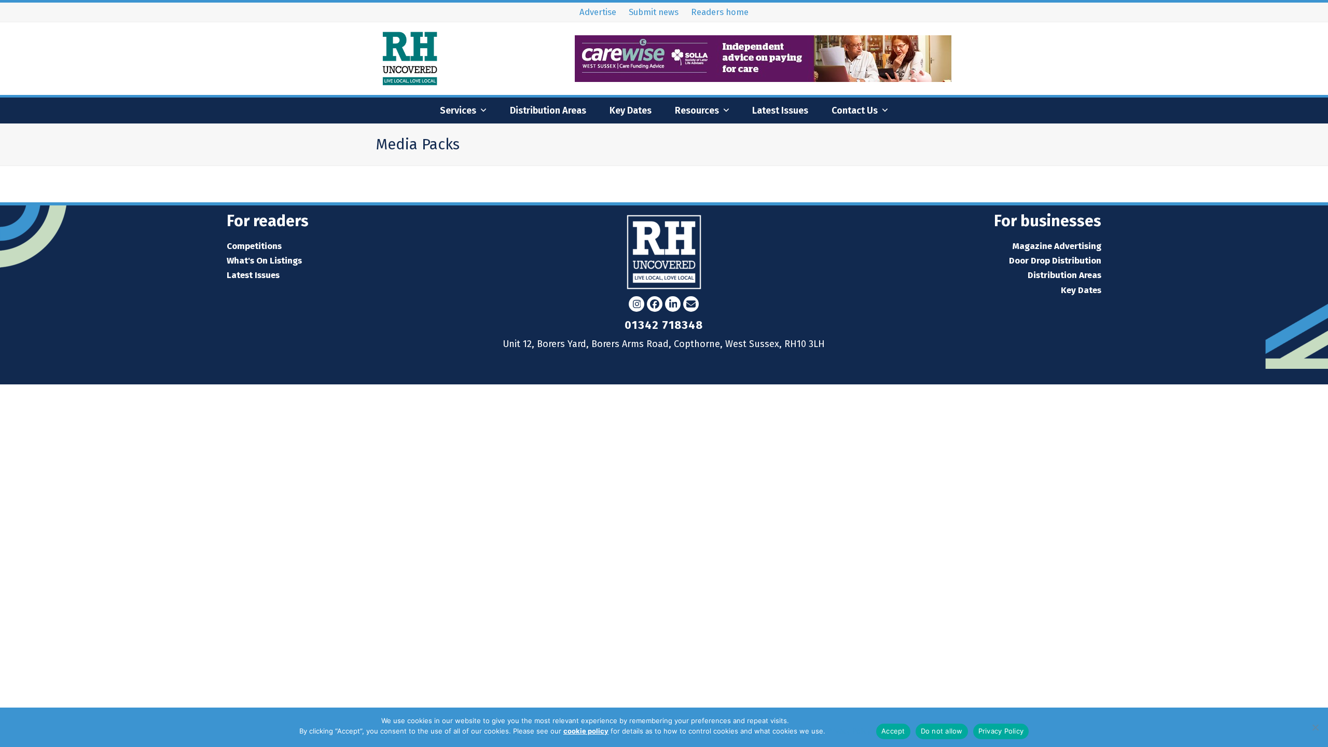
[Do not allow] (1315, 727)
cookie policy (585, 731)
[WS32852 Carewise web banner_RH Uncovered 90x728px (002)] (763, 79)
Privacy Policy (849, 731)
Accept (893, 731)
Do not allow (942, 731)
